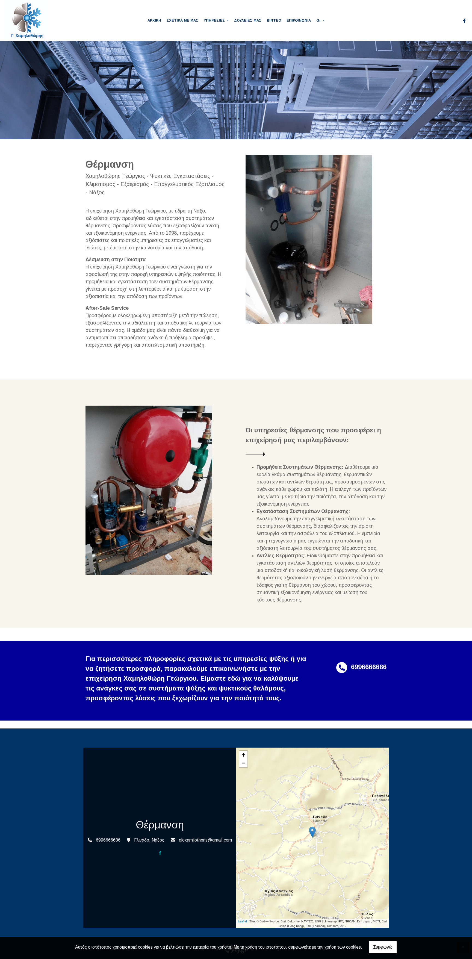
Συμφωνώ (383, 947)
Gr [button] (319, 20)
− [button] (243, 763)
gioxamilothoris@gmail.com (205, 840)
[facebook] (464, 20)
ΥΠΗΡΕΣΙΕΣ (215, 20)
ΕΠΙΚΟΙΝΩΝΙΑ (299, 20)
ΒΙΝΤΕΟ (274, 20)
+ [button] (243, 754)
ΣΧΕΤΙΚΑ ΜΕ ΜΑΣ (182, 20)
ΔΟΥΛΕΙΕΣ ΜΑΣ (247, 20)
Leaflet (242, 921)
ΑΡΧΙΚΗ (154, 20)
